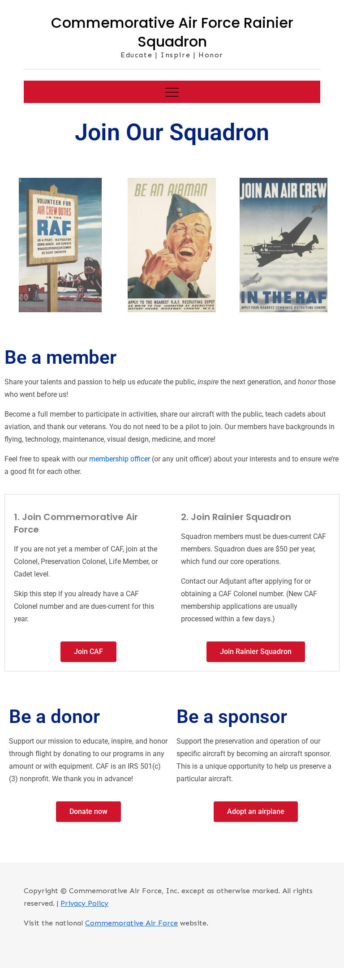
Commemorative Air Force (131, 923)
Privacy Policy (84, 903)
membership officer (119, 459)
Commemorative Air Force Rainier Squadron (172, 32)
